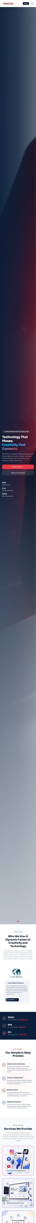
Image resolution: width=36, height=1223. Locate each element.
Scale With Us (18, 999)
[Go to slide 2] (17, 921)
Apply (26, 3)
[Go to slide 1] (15, 921)
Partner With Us (17, 467)
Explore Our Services (18, 473)
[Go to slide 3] (19, 921)
